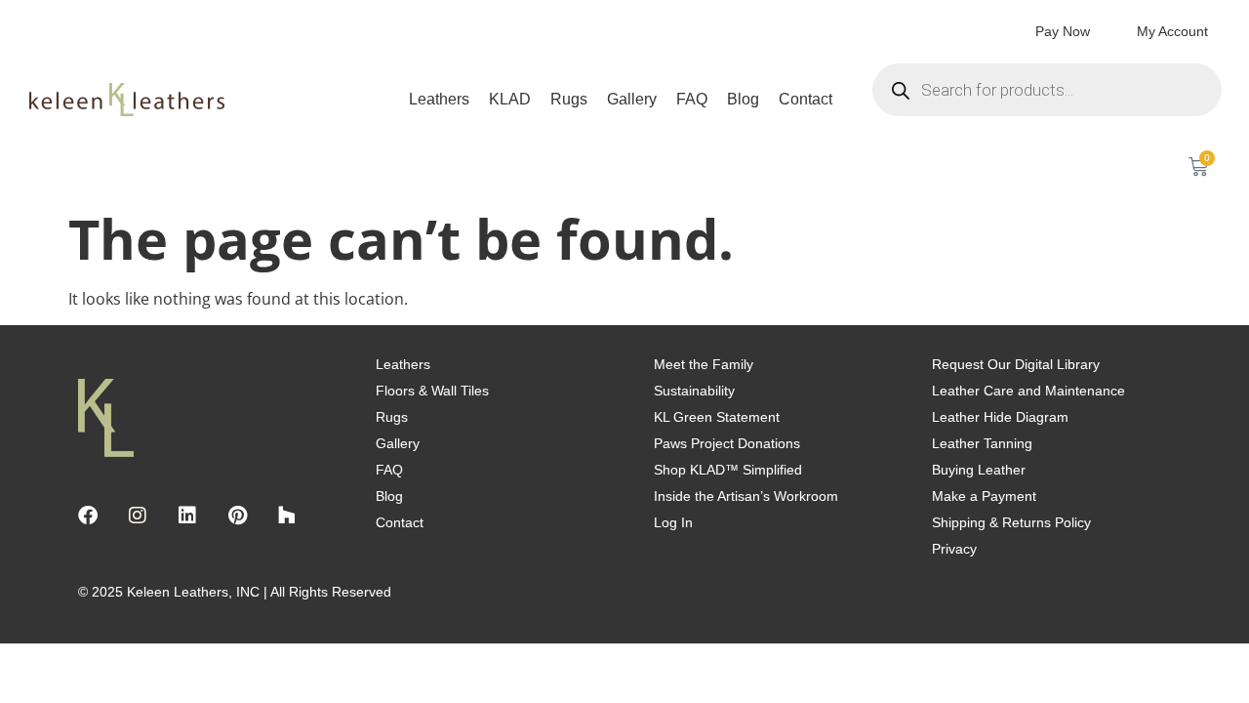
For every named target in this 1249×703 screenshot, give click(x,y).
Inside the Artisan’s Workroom (746, 496)
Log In (673, 522)
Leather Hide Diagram (1000, 417)
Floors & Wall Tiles (432, 390)
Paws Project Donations (727, 443)
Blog (743, 99)
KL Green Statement (717, 417)
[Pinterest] (237, 515)
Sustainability (694, 390)
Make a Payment (984, 496)
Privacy (954, 549)
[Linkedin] (187, 515)
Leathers (439, 99)
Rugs (568, 99)
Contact (805, 99)
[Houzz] (286, 515)
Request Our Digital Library (1016, 364)
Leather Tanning (982, 443)
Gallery (632, 99)
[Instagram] (137, 515)
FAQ (691, 99)
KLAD (510, 99)
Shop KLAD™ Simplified (728, 469)
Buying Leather (979, 469)
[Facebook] (87, 515)
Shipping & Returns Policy (1011, 522)
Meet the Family (703, 364)
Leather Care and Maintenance (1028, 390)
